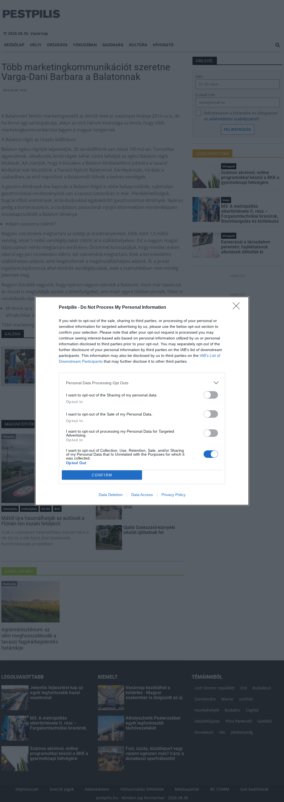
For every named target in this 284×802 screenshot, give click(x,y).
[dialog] (142, 401)
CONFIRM (102, 475)
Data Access (142, 494)
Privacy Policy (173, 494)
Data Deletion (111, 494)
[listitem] (142, 383)
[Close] (238, 307)
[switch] (211, 395)
